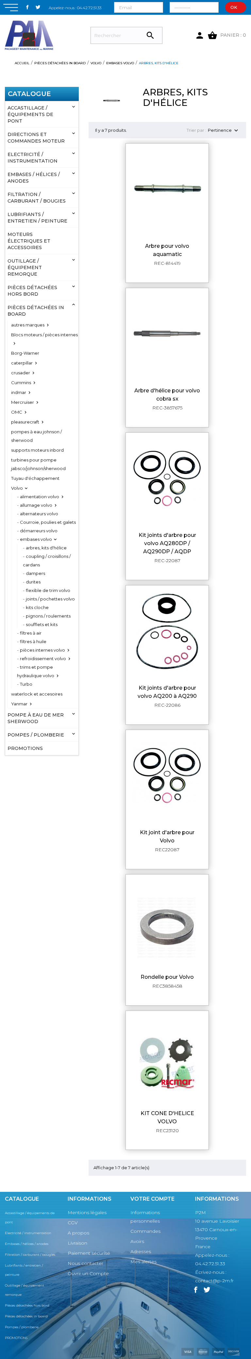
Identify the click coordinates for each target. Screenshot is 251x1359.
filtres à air (31, 633)
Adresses (140, 1251)
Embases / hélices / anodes (34, 177)
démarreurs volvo (39, 530)
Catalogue (29, 94)
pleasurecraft (25, 421)
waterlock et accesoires (36, 694)
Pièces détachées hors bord (32, 291)
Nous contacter (85, 1263)
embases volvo (36, 539)
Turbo (26, 684)
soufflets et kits (42, 624)
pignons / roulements (48, 616)
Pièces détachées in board (36, 311)
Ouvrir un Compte (88, 1273)
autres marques (27, 324)
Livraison (77, 1243)
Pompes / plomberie (36, 735)
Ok (233, 7)
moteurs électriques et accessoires (29, 240)
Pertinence (224, 130)
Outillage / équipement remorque (25, 267)
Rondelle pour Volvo (167, 977)
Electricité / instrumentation (33, 157)
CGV (73, 1223)
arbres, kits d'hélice (46, 547)
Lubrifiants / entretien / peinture (37, 217)
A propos (78, 1233)
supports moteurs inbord (37, 450)
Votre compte (152, 1199)
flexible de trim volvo (48, 590)
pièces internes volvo (42, 650)
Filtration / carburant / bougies (37, 197)
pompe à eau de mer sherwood (36, 718)
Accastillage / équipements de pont (30, 114)
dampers (35, 573)
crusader (20, 372)
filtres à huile (33, 641)
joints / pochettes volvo (50, 598)
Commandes (145, 1231)
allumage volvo (36, 505)
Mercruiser (22, 402)
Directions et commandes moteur (36, 137)
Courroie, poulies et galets (48, 522)
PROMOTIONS (25, 748)
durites (33, 581)
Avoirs (137, 1241)
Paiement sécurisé (89, 1253)
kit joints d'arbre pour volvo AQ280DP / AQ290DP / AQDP (167, 543)
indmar (18, 392)
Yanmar (19, 703)
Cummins (21, 382)
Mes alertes (143, 1262)
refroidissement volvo (43, 658)
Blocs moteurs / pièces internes (44, 334)
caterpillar (22, 362)
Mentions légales (87, 1212)
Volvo (17, 488)
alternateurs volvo (39, 513)
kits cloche (37, 607)
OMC (16, 412)
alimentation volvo (39, 496)
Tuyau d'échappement (35, 478)
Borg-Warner (25, 353)
